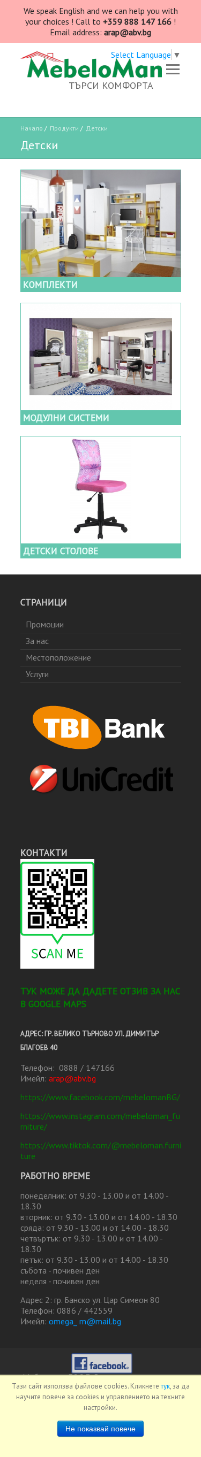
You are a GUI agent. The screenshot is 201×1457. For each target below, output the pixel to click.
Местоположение (58, 657)
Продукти (64, 128)
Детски (97, 128)
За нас (37, 640)
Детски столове (60, 551)
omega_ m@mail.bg (85, 1321)
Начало (31, 128)
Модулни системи (66, 418)
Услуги (37, 674)
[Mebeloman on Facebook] (101, 1359)
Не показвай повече (100, 1428)
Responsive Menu (173, 69)
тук (165, 1386)
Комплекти (50, 284)
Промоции (45, 624)
